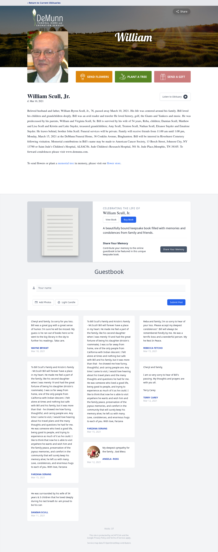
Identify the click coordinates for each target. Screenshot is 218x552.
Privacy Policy (100, 537)
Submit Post (176, 302)
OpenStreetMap (112, 543)
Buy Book (128, 219)
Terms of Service (117, 537)
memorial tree (66, 163)
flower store (113, 163)
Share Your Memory (173, 249)
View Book (111, 219)
